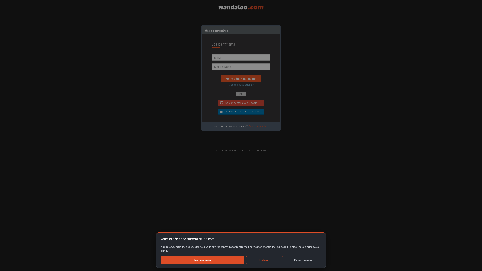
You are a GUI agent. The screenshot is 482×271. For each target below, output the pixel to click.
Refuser (264, 259)
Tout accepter (202, 259)
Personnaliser (303, 259)
